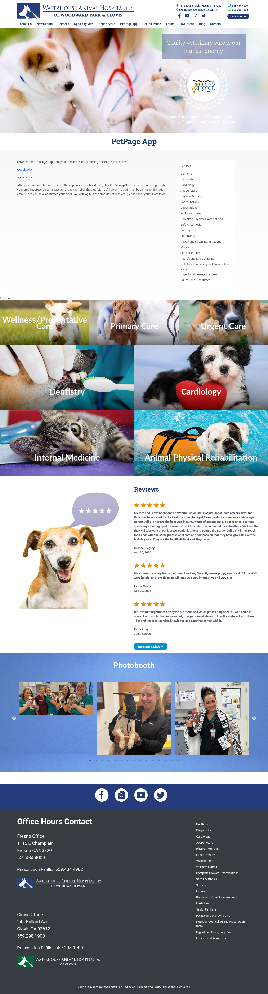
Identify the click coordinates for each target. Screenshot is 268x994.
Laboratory (187, 236)
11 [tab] (153, 761)
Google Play (25, 170)
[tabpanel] (56, 698)
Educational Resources (195, 280)
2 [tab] (96, 761)
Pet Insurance (152, 24)
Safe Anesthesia (190, 224)
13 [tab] (165, 761)
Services (63, 24)
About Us (26, 24)
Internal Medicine (67, 458)
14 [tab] (172, 761)
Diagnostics (188, 179)
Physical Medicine (192, 196)
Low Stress (186, 24)
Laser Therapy (189, 202)
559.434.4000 (239, 5)
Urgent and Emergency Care (198, 274)
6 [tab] (121, 761)
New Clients (45, 24)
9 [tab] (140, 761)
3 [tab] (102, 761)
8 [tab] (134, 761)
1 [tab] (90, 761)
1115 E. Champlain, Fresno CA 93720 (200, 5)
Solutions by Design (179, 986)
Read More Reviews (149, 646)
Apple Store (24, 177)
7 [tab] (128, 761)
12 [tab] (159, 761)
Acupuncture (188, 191)
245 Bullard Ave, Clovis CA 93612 (198, 10)
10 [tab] (146, 761)
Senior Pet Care (190, 253)
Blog (202, 24)
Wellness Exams (190, 213)
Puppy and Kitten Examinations (200, 241)
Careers (215, 24)
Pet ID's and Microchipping (197, 258)
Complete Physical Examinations (201, 219)
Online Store (106, 24)
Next (254, 718)
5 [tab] (115, 761)
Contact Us (237, 16)
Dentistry (186, 174)
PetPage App (129, 24)
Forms (170, 24)
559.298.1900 (239, 10)
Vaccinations (188, 207)
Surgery (185, 230)
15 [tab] (178, 761)
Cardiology (187, 185)
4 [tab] (109, 761)
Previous (14, 718)
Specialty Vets (83, 24)
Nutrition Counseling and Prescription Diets (204, 266)
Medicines (186, 247)
